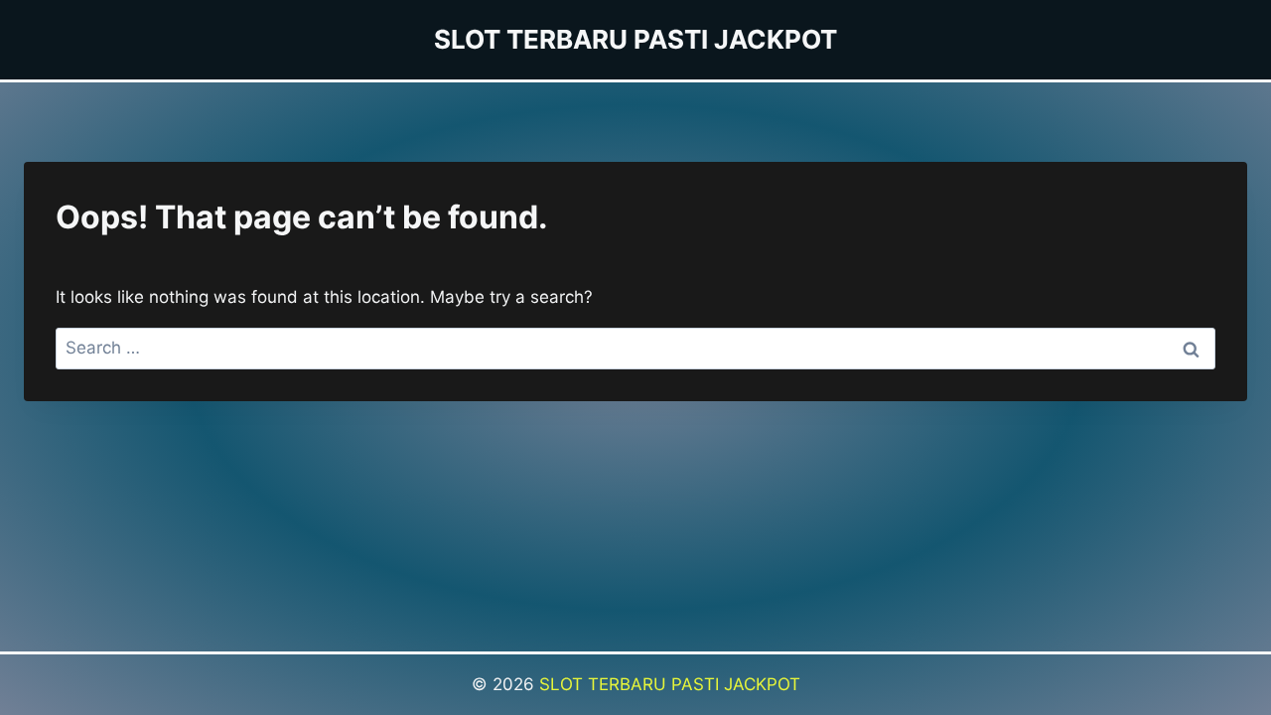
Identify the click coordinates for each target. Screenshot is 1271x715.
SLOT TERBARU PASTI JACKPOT (669, 684)
